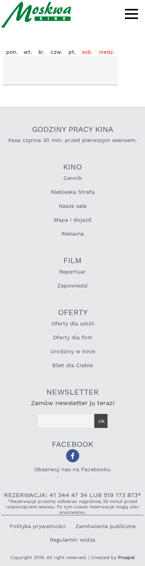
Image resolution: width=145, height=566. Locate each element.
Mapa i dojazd (72, 220)
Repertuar (72, 271)
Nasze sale (73, 206)
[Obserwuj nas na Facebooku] (72, 455)
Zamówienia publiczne (105, 526)
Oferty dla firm (72, 337)
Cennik (72, 178)
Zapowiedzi (72, 285)
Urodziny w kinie (72, 351)
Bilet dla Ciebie (72, 365)
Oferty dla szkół (72, 323)
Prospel (126, 557)
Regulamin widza (72, 540)
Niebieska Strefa (73, 192)
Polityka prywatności (38, 526)
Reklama (72, 234)
